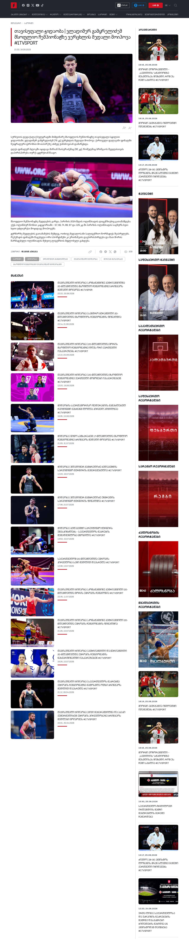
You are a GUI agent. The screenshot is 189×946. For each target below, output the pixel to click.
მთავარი (16, 23)
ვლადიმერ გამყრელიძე (55, 259)
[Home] (14, 5)
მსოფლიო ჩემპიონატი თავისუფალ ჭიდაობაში (37, 264)
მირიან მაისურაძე (113, 259)
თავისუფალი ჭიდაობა (85, 259)
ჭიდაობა (32, 259)
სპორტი (28, 23)
